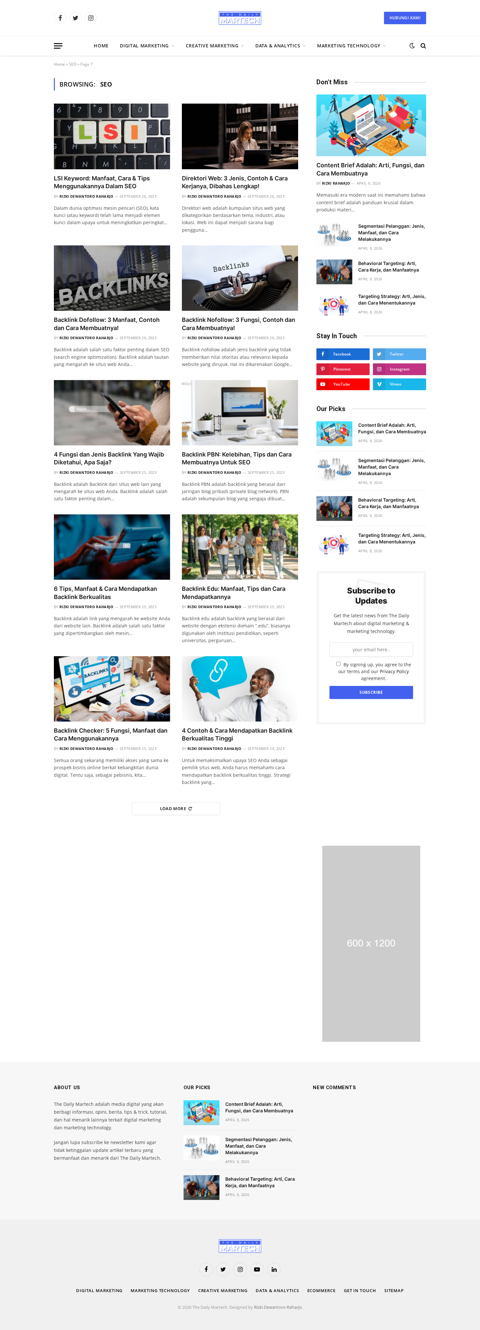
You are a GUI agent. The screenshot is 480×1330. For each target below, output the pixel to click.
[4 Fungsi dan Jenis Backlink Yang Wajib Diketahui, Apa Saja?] (112, 412)
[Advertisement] (371, 785)
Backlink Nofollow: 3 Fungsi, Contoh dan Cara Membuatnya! (238, 323)
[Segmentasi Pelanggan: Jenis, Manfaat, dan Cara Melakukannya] (334, 234)
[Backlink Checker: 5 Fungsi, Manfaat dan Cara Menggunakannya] (112, 689)
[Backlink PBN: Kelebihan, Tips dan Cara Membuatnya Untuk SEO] (240, 412)
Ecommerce (321, 1290)
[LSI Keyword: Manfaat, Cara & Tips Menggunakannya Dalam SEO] (112, 136)
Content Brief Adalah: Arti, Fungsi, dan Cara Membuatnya (370, 169)
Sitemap (394, 1290)
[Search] (422, 46)
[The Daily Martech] (240, 18)
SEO (72, 64)
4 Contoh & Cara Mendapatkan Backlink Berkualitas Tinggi (237, 734)
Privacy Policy (394, 671)
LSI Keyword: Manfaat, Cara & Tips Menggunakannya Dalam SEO (102, 182)
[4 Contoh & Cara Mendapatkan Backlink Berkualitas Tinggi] (240, 689)
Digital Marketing (144, 45)
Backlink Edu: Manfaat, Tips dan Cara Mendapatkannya (233, 592)
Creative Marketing (212, 45)
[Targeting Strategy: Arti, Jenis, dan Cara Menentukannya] (334, 304)
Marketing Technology (348, 45)
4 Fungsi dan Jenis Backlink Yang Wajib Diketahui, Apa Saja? (109, 458)
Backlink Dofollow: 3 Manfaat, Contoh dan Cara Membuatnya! (107, 323)
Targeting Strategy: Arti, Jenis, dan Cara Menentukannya (392, 299)
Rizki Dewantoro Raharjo (86, 196)
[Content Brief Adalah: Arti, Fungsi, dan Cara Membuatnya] (371, 125)
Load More (173, 808)
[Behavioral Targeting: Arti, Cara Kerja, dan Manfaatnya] (334, 271)
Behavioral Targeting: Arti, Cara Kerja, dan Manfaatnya (388, 266)
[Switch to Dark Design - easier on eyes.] (412, 46)
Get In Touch (360, 1290)
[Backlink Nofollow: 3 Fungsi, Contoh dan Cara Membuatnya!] (240, 278)
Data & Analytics (277, 45)
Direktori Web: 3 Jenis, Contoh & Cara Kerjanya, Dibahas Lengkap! (235, 182)
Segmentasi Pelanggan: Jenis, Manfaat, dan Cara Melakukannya (391, 232)
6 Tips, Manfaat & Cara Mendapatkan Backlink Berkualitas (105, 592)
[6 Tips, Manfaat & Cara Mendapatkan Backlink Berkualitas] (112, 547)
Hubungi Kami (405, 18)
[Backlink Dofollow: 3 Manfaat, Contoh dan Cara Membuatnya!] (112, 278)
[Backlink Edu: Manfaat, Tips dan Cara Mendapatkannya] (240, 547)
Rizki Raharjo (336, 183)
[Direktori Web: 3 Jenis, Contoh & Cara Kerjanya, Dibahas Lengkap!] (240, 136)
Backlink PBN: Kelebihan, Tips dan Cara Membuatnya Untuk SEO (237, 458)
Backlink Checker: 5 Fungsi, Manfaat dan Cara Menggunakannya (111, 734)
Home (101, 45)
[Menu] (58, 46)
